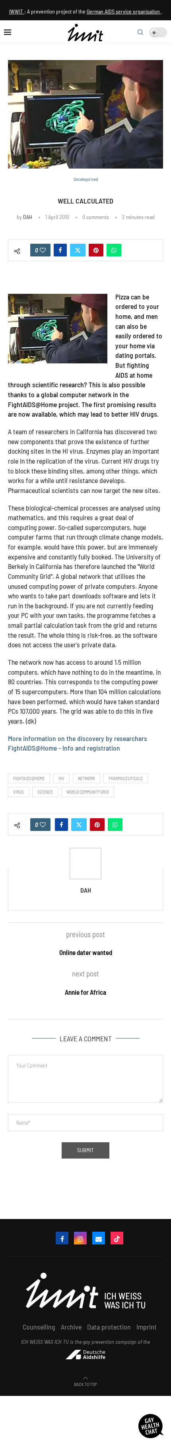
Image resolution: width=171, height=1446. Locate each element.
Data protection (109, 1326)
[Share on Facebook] (60, 250)
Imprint (146, 1326)
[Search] (140, 32)
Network (86, 778)
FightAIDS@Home (29, 778)
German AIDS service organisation (124, 11)
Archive (71, 1326)
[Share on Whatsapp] (114, 250)
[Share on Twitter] (78, 250)
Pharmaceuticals (126, 778)
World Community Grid (87, 791)
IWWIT (16, 11)
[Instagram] (80, 1238)
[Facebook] (62, 1238)
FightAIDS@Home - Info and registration (64, 747)
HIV (61, 778)
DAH (27, 217)
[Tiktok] (117, 1238)
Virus (18, 791)
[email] (98, 1238)
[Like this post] (43, 250)
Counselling (39, 1326)
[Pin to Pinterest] (96, 250)
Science (45, 791)
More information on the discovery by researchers (77, 738)
